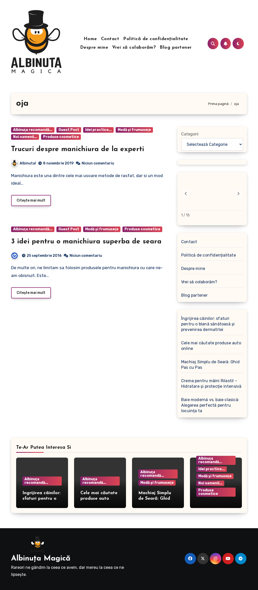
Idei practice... (98, 130)
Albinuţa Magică (40, 559)
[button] (238, 194)
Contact (110, 39)
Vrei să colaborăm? (134, 47)
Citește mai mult (31, 200)
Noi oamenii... (25, 137)
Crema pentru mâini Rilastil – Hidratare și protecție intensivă (211, 383)
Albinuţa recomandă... (32, 130)
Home (90, 39)
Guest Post (68, 130)
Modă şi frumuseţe (134, 130)
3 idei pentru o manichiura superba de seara (86, 241)
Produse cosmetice (61, 137)
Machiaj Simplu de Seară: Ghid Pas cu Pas (210, 364)
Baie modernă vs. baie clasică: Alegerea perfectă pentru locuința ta (210, 405)
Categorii (190, 134)
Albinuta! (28, 163)
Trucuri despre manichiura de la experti (77, 149)
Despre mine (94, 47)
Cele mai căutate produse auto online (211, 346)
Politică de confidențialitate (155, 39)
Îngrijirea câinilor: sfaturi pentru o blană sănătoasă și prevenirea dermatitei (208, 324)
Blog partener (176, 47)
